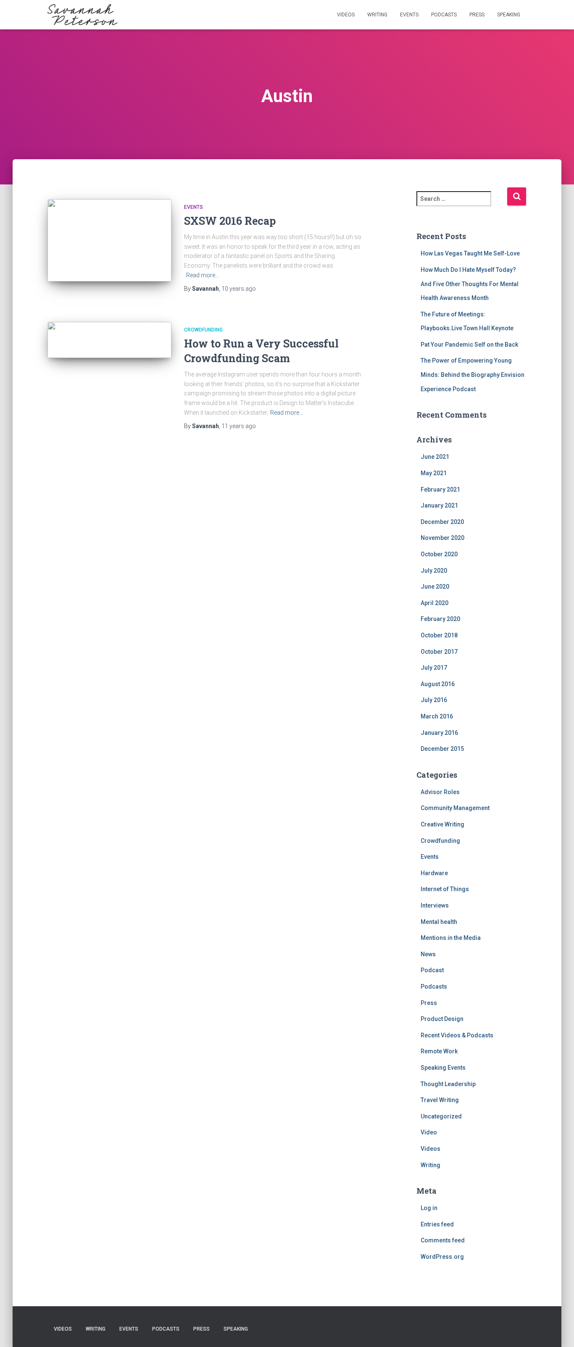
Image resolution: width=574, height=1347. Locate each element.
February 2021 (440, 489)
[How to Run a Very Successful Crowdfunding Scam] (109, 340)
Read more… (202, 275)
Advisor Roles (440, 792)
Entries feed (437, 1224)
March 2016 (437, 716)
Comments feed (443, 1240)
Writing (377, 15)
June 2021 (435, 456)
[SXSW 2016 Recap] (109, 240)
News (428, 954)
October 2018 (439, 635)
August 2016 (438, 684)
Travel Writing (440, 1100)
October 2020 (439, 554)
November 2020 (442, 537)
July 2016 (434, 700)
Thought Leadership (448, 1084)
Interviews (435, 905)
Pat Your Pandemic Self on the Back (469, 344)
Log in (429, 1208)
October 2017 (439, 651)
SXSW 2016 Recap (230, 221)
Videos (346, 15)
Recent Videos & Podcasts (457, 1035)
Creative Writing (442, 824)
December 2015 (442, 748)
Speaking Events (443, 1067)
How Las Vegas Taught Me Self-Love (470, 253)
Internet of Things (445, 889)
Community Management (455, 808)
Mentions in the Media (451, 937)
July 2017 (434, 667)
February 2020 (440, 619)
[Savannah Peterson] (82, 14)
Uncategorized (441, 1116)
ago (238, 288)
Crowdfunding (203, 330)
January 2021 (439, 505)
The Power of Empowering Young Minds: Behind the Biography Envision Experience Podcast (472, 374)
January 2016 (439, 732)
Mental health (439, 921)
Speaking (508, 15)
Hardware (434, 873)
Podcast (432, 970)
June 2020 (435, 586)
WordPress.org (442, 1256)
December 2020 (442, 521)
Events (409, 15)
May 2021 (434, 473)
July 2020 (434, 570)
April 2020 (434, 603)
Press (476, 15)
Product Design (442, 1019)
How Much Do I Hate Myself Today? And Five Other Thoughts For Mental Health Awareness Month (470, 283)
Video (429, 1132)
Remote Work (439, 1051)
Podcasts (444, 15)
